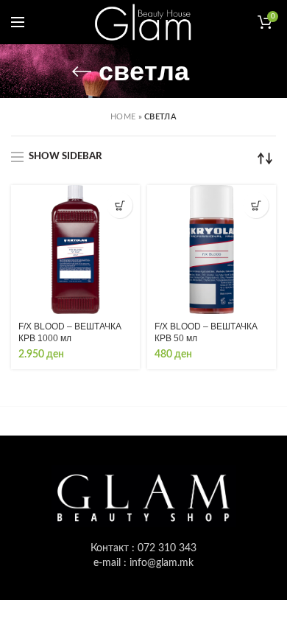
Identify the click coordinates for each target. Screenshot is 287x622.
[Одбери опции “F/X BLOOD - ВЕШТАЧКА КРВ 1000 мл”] (119, 205)
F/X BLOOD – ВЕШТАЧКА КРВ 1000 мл (69, 332)
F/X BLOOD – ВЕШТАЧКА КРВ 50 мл (206, 332)
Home (122, 117)
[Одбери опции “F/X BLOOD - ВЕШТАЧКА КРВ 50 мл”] (256, 205)
